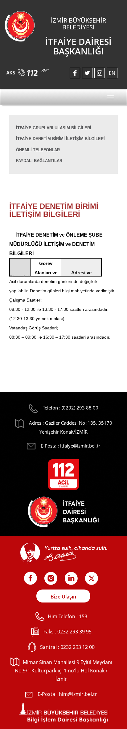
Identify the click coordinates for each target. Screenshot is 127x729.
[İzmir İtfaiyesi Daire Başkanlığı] (20, 26)
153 (83, 616)
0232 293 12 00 (77, 647)
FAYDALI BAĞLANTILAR (39, 160)
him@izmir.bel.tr (78, 694)
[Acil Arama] (23, 70)
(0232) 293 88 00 (80, 408)
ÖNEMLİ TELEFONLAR (38, 150)
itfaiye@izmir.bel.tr (80, 446)
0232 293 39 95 (74, 631)
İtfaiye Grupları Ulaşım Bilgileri (53, 128)
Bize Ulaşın (63, 596)
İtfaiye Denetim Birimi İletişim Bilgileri (60, 138)
